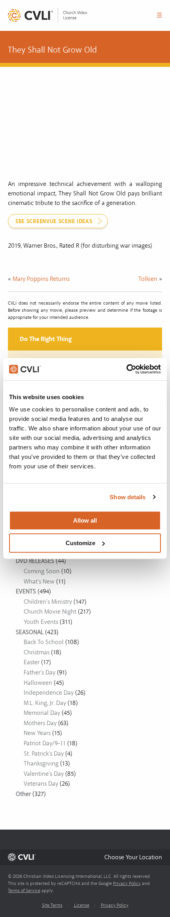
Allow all (85, 520)
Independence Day (49, 693)
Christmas (36, 652)
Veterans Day (41, 784)
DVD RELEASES (35, 561)
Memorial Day (42, 713)
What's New (39, 581)
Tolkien (147, 279)
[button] (133, 857)
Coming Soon (42, 571)
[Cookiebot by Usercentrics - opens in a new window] (126, 369)
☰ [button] (159, 15)
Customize (80, 543)
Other (23, 794)
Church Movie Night (50, 612)
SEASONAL (29, 632)
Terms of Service (24, 891)
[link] (47, 15)
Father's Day (39, 672)
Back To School (44, 642)
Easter (32, 662)
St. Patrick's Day (44, 754)
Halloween (38, 683)
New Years (37, 733)
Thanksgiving (41, 763)
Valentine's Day (44, 774)
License (81, 905)
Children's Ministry (48, 602)
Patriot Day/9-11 (45, 743)
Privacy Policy (127, 884)
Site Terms (52, 905)
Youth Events (41, 622)
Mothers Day (40, 723)
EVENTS (26, 591)
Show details (127, 497)
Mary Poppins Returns (41, 279)
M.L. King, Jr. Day (45, 703)
